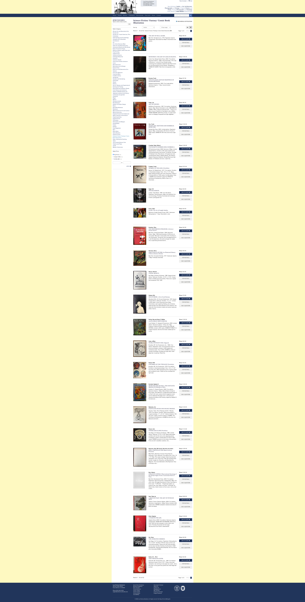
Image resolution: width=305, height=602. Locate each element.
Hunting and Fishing (118, 87)
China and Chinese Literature (120, 61)
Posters (115, 126)
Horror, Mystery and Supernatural (121, 85)
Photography (116, 123)
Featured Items (137, 589)
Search (120, 15)
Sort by (135, 27)
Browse (125, 15)
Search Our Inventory (138, 585)
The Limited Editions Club (119, 142)
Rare (114, 129)
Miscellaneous (116, 102)
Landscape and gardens (119, 95)
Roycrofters (116, 131)
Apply (128, 166)
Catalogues (132, 15)
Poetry (114, 125)
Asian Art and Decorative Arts (120, 45)
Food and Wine (116, 74)
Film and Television (118, 72)
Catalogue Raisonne (118, 56)
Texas (114, 141)
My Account (157, 590)
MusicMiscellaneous (118, 107)
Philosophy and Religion (119, 122)
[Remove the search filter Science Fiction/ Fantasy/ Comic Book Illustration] (170, 31)
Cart (191, 1)
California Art (116, 53)
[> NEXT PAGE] (191, 31)
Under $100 (118, 157)
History (114, 83)
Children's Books (117, 60)
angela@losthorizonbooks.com (120, 591)
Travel (114, 145)
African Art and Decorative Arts (121, 31)
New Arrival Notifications (184, 21)
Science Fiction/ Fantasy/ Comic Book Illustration (121, 136)
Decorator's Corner (158, 585)
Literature (115, 96)
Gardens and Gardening (119, 79)
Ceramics (115, 58)
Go (129, 24)
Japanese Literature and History (121, 93)
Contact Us (156, 587)
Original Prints (116, 118)
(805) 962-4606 (148, 5)
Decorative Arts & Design (119, 66)
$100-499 (118, 159)
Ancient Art (116, 33)
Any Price (117, 154)
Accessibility (136, 594)
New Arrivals (139, 15)
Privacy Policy (136, 593)
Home (114, 15)
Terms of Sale (136, 591)
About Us (156, 586)
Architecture (116, 41)
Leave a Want (136, 590)
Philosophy (115, 120)
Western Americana (118, 147)
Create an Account (158, 591)
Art (113, 42)
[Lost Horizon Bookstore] (125, 7)
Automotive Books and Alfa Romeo (121, 47)
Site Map (160, 599)
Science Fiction (116, 134)
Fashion (115, 71)
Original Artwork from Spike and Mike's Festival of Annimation (121, 114)
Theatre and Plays (117, 144)
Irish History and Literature (120, 90)
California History (117, 55)
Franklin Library (117, 76)
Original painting (117, 117)
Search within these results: (120, 21)
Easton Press (116, 68)
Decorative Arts (117, 64)
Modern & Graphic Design (119, 104)
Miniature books (117, 101)
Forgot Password (158, 593)
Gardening (115, 77)
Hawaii (114, 82)
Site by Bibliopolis (166, 599)
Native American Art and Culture (121, 110)
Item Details (185, 42)
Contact (159, 15)
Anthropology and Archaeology (121, 37)
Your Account (183, 1)
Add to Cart (184, 39)
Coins (114, 63)
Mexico (114, 99)
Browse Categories (137, 586)
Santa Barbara (116, 133)
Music (114, 106)
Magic (114, 98)
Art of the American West (119, 44)
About (153, 15)
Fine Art (147, 15)
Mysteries (115, 109)
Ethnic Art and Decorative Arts (120, 69)
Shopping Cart (157, 589)
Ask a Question (185, 46)
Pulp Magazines (117, 128)
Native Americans (117, 112)
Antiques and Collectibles (119, 39)
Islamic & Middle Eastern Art (120, 91)
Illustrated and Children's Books (121, 88)
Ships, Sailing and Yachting (120, 139)
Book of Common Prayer (119, 49)
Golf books (115, 80)
